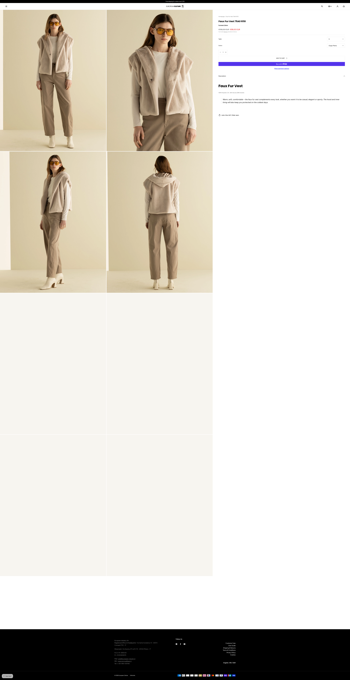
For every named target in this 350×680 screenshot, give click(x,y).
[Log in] (337, 6)
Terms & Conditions (229, 650)
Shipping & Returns (229, 648)
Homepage (221, 16)
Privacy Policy (231, 652)
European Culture (223, 25)
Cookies (233, 655)
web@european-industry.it (126, 659)
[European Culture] (175, 6)
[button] (6, 6)
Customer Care (231, 643)
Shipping (226, 31)
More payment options (281, 68)
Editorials (132, 675)
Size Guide (232, 645)
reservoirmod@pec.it (125, 661)
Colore (220, 46)
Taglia (220, 39)
